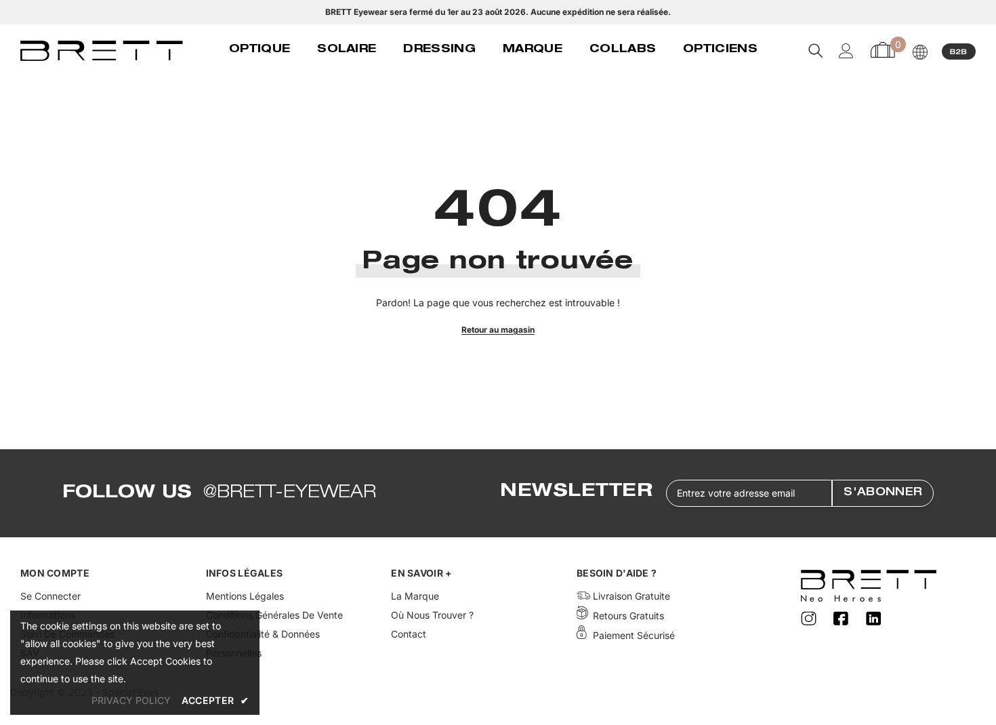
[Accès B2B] (959, 51)
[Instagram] (810, 619)
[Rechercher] (816, 51)
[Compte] (846, 51)
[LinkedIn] (874, 619)
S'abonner (883, 493)
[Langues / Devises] (920, 52)
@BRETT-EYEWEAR (289, 493)
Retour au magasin (498, 330)
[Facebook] (842, 619)
